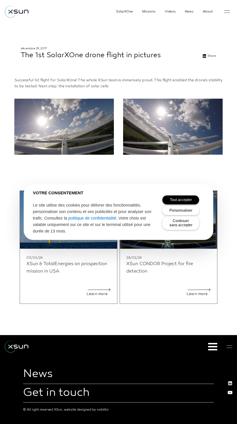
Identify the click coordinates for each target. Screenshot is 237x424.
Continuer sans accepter (180, 223)
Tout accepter (181, 200)
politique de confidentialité (92, 218)
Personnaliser (180, 210)
